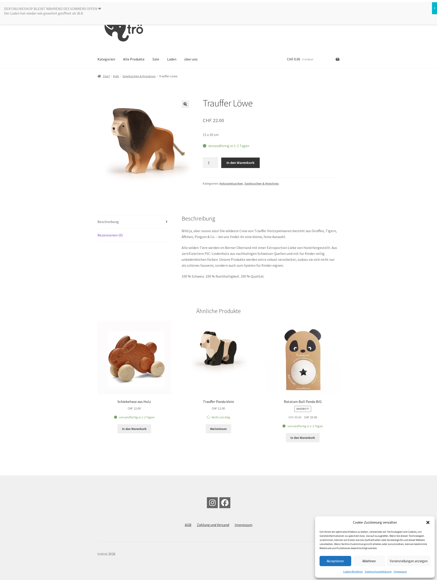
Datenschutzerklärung (378, 571)
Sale (155, 59)
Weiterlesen (218, 429)
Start (106, 76)
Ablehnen (369, 561)
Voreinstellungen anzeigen (409, 561)
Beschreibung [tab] (108, 221)
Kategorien (106, 59)
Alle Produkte (134, 59)
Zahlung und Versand (213, 524)
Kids (116, 76)
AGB (188, 524)
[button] (428, 522)
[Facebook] (224, 502)
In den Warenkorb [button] (134, 429)
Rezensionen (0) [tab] (110, 235)
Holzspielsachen (231, 183)
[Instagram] (212, 502)
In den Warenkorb (240, 162)
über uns (191, 59)
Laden (171, 59)
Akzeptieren (335, 561)
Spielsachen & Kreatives (139, 76)
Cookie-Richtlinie (353, 571)
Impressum (400, 571)
